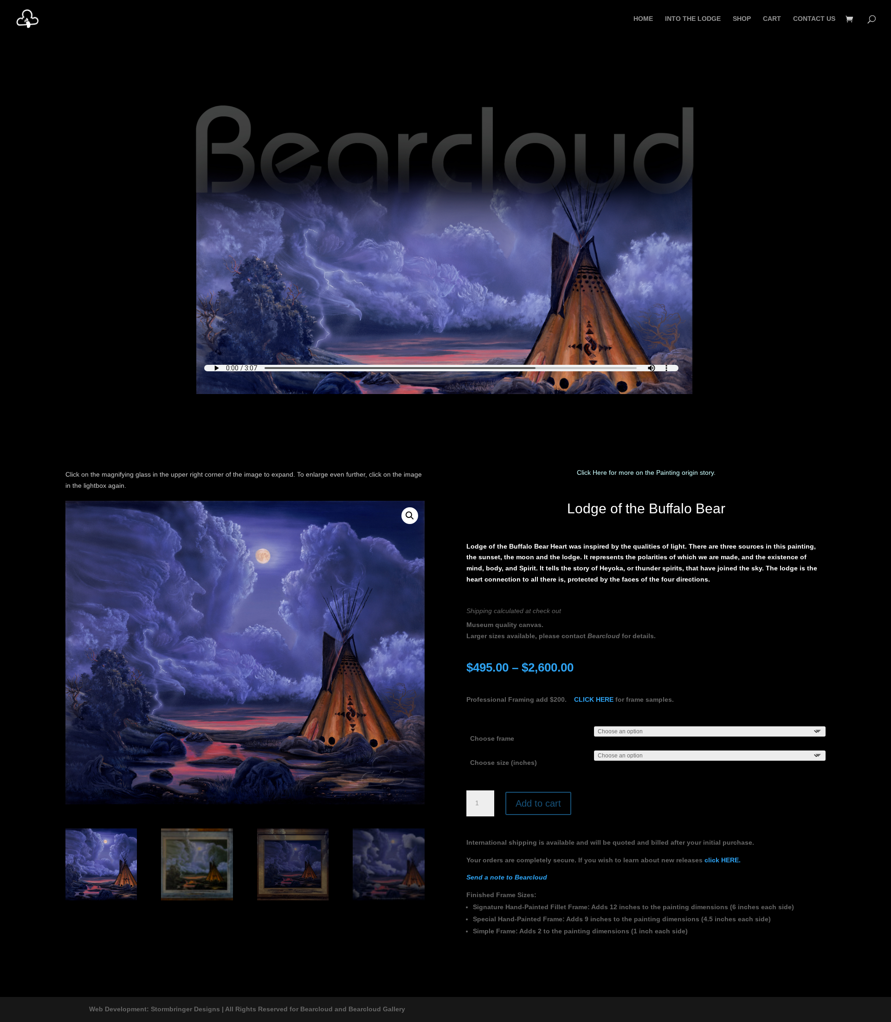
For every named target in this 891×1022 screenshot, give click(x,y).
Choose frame (492, 738)
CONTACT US (814, 18)
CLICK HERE (593, 699)
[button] (409, 515)
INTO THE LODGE (693, 18)
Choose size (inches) (503, 762)
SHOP (742, 18)
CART (772, 18)
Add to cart (538, 803)
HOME (643, 18)
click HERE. (722, 860)
